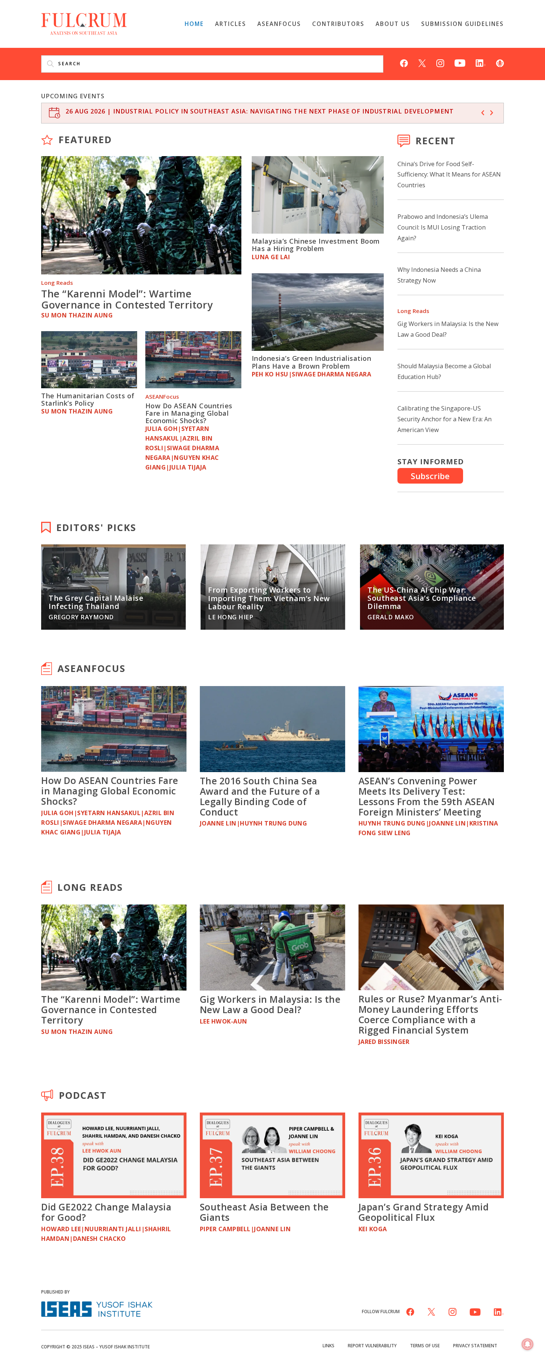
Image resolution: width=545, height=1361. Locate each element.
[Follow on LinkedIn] (481, 62)
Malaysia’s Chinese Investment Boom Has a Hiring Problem (316, 245)
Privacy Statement (475, 1345)
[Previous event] (482, 112)
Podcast (83, 1095)
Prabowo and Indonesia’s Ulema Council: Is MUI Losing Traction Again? (442, 227)
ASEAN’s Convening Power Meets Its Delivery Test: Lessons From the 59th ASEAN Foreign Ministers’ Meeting (427, 796)
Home (194, 23)
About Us (393, 23)
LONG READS (90, 887)
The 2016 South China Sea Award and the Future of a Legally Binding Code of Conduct (260, 796)
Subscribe (430, 475)
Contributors (338, 23)
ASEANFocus (279, 23)
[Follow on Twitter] (422, 62)
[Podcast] (500, 62)
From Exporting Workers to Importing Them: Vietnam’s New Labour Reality (269, 598)
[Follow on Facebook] (404, 62)
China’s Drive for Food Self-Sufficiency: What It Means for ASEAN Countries (449, 175)
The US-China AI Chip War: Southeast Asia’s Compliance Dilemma (421, 598)
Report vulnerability (372, 1345)
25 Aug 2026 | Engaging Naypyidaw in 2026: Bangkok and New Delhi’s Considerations (219, 111)
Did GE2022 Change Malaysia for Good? (106, 1211)
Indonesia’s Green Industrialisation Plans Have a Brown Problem (311, 362)
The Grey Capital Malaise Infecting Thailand (96, 602)
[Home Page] (84, 23)
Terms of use (425, 1345)
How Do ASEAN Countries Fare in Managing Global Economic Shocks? (188, 413)
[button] (528, 1345)
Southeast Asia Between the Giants (264, 1211)
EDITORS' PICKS (96, 527)
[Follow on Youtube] (460, 62)
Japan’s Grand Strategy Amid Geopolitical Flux (424, 1211)
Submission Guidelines (462, 23)
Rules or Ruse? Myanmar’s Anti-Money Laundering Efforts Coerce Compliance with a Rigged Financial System (430, 1014)
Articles (230, 23)
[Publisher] (96, 1308)
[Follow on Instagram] (440, 62)
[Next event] (491, 112)
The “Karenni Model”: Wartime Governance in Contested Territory (127, 299)
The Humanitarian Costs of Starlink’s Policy (88, 399)
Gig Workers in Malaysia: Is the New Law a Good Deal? (270, 1004)
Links (328, 1345)
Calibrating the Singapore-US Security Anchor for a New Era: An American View (444, 419)
